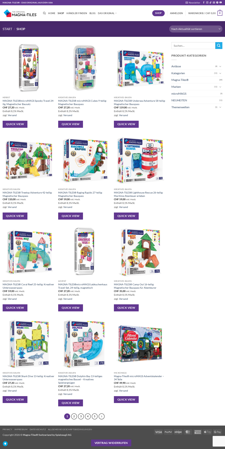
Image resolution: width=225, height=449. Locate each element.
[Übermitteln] (218, 45)
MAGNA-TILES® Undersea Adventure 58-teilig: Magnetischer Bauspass (139, 102)
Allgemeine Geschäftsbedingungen (70, 429)
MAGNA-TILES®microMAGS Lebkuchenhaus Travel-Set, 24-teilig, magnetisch (82, 286)
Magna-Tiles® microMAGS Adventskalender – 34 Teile (139, 378)
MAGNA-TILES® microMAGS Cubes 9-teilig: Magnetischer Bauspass (82, 102)
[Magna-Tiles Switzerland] (20, 13)
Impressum (21, 429)
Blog (92, 13)
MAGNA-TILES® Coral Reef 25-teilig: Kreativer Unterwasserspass (28, 286)
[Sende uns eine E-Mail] (214, 2)
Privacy (7, 429)
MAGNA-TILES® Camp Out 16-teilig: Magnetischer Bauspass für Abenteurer (135, 286)
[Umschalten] (220, 66)
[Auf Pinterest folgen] (217, 2)
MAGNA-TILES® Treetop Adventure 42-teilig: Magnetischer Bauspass (27, 194)
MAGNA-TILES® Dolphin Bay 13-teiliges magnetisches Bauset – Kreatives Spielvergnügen (80, 379)
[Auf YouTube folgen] (221, 2)
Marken (176, 86)
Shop (61, 13)
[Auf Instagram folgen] (207, 2)
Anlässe (176, 66)
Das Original (106, 13)
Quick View (15, 124)
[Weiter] (102, 416)
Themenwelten (180, 107)
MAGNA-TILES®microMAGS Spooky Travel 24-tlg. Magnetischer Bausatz (28, 102)
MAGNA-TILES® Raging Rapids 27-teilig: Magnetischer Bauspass (80, 194)
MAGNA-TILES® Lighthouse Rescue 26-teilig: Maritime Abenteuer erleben (138, 194)
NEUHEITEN (179, 100)
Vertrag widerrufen (111, 442)
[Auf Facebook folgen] (204, 2)
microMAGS (178, 93)
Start (7, 29)
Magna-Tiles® (180, 79)
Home (51, 13)
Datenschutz (38, 429)
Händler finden (76, 13)
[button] (193, 2)
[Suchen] (44, 13)
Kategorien (178, 73)
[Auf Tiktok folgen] (211, 2)
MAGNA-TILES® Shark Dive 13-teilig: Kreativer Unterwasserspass (28, 378)
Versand (12, 115)
